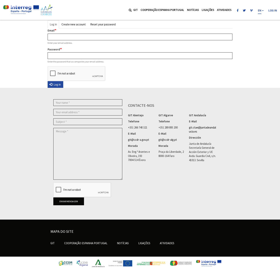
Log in (272, 10)
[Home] (46, 10)
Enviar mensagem (68, 201)
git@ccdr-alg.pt (167, 139)
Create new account (74, 24)
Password (54, 49)
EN (259, 10)
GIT (135, 10)
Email (51, 30)
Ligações (208, 10)
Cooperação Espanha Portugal (162, 10)
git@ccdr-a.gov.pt (138, 139)
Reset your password (103, 24)
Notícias (193, 10)
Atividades (224, 10)
